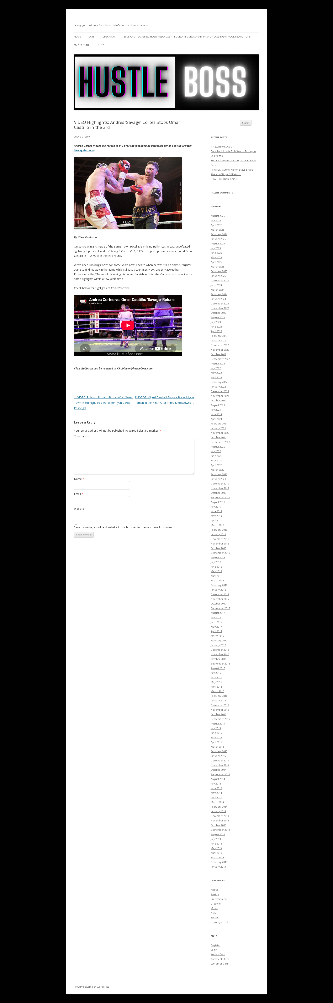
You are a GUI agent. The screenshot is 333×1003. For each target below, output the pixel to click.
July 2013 (216, 839)
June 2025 (216, 252)
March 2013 (217, 857)
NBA (213, 913)
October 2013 (218, 825)
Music (214, 908)
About (214, 889)
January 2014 (218, 811)
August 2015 (218, 723)
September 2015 (220, 719)
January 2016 (218, 700)
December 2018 (220, 539)
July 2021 (216, 409)
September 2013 (220, 829)
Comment (81, 436)
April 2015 (216, 742)
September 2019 (220, 497)
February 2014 (219, 806)
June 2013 (216, 843)
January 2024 (218, 299)
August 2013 (218, 834)
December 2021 (220, 391)
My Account (81, 45)
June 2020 (216, 456)
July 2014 (216, 783)
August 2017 (218, 612)
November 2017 (220, 599)
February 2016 (219, 696)
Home (77, 36)
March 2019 (217, 525)
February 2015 (219, 751)
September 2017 (220, 608)
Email (78, 494)
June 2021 (216, 414)
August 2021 (218, 405)
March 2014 (217, 802)
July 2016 (216, 673)
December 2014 (220, 760)
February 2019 (219, 529)
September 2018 (220, 552)
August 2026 (218, 216)
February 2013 (219, 862)
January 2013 (218, 866)
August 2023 (218, 317)
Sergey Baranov (84, 150)
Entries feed (218, 954)
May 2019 (216, 516)
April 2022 (216, 377)
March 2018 (217, 580)
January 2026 (218, 239)
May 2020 (216, 460)
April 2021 (216, 419)
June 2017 (216, 622)
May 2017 (216, 626)
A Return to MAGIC (221, 146)
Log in (214, 949)
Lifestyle (216, 903)
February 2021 (219, 423)
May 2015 (216, 737)
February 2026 (219, 234)
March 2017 (217, 636)
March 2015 (217, 746)
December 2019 (220, 483)
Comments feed (220, 959)
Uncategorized (219, 922)
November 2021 (220, 396)
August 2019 (218, 502)
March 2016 (217, 691)
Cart (91, 36)
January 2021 (218, 428)
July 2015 (216, 728)
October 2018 (218, 548)
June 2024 (216, 285)
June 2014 (216, 788)
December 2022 (220, 345)
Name (79, 479)
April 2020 (216, 465)
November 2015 (220, 709)
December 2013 (220, 816)
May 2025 (216, 257)
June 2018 (216, 566)
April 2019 (216, 520)
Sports (215, 917)
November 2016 (220, 654)
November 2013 (220, 820)
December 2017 (220, 594)
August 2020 (218, 446)
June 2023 (216, 326)
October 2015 (218, 714)
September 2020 (220, 442)
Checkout (109, 36)
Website (79, 508)
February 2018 (219, 585)
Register (215, 945)
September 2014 (220, 774)
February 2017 (219, 640)
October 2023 (218, 312)
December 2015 (220, 705)
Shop (101, 45)
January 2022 (218, 386)
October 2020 (218, 437)
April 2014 (216, 797)
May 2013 (216, 848)
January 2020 (218, 479)
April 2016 (216, 686)
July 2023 (216, 322)
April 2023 (216, 331)
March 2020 (217, 469)
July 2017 (216, 617)
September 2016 (220, 663)
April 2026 (216, 225)
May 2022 (216, 372)
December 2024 (220, 280)
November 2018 (220, 543)
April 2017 (216, 631)
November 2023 (220, 308)
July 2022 (216, 368)
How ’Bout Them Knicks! (224, 179)
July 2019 (216, 506)
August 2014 (218, 779)
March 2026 (217, 229)
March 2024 (217, 289)
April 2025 (216, 262)
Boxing (215, 894)
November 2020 (220, 432)
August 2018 (218, 557)
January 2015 (218, 756)
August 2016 (218, 668)
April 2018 (216, 576)
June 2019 (216, 511)
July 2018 (216, 562)
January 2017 (218, 645)
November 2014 (220, 765)
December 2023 (220, 303)
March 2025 (217, 266)
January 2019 (218, 534)
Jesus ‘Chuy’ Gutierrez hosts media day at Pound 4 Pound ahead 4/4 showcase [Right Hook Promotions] (187, 36)
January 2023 (218, 340)
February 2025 (219, 271)
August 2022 (218, 363)
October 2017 (218, 603)
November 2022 (220, 349)
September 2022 (220, 359)
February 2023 (219, 336)
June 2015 (216, 733)
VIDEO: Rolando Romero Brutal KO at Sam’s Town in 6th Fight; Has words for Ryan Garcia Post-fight (103, 402)
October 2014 (218, 769)
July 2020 (216, 451)
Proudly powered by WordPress (91, 986)
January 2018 (218, 589)
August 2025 (218, 243)
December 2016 (220, 649)
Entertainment (219, 899)
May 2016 (216, 682)
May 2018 (216, 571)
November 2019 (220, 488)
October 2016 (218, 659)
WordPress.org (219, 963)
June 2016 (216, 677)
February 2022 (219, 382)
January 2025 (218, 276)
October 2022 (218, 354)
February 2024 (219, 294)
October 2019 (218, 492)
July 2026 (216, 220)
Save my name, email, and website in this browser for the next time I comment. (123, 527)
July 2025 (216, 248)
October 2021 (218, 400)
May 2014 (216, 793)
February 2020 (219, 474)
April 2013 (216, 853)
